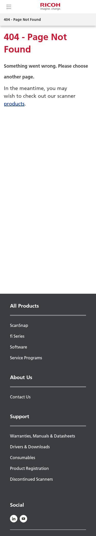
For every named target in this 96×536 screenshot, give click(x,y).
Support (19, 416)
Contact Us (20, 396)
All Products (24, 306)
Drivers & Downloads (30, 446)
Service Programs (26, 357)
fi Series (17, 336)
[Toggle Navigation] (8, 7)
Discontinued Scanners (31, 479)
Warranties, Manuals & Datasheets (42, 436)
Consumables (22, 457)
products (14, 104)
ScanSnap (19, 325)
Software (18, 347)
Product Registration (29, 468)
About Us (21, 377)
